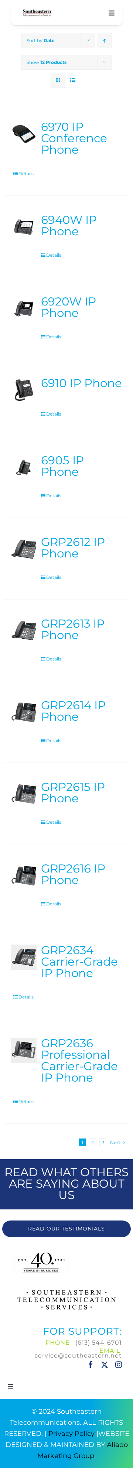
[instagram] (118, 1364)
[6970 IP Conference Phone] (24, 134)
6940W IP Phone (69, 225)
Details (26, 173)
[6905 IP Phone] (24, 467)
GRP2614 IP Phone (73, 711)
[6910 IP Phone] (24, 390)
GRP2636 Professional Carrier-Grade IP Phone (79, 1060)
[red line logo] (37, 12)
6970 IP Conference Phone (74, 138)
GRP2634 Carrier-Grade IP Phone (79, 961)
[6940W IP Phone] (24, 227)
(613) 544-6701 (98, 1342)
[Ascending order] (105, 40)
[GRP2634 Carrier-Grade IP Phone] (24, 957)
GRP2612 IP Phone (73, 547)
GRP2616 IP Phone (73, 874)
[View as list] (72, 80)
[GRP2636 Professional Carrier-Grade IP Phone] (24, 1050)
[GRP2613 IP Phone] (24, 630)
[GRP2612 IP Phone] (24, 549)
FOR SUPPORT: (82, 1331)
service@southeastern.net (78, 1355)
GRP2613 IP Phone (73, 629)
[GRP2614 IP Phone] (24, 712)
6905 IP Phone (62, 466)
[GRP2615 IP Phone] (24, 794)
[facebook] (90, 1364)
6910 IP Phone (81, 383)
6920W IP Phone (68, 307)
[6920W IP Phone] (24, 308)
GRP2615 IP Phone (73, 792)
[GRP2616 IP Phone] (24, 875)
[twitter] (104, 1364)
